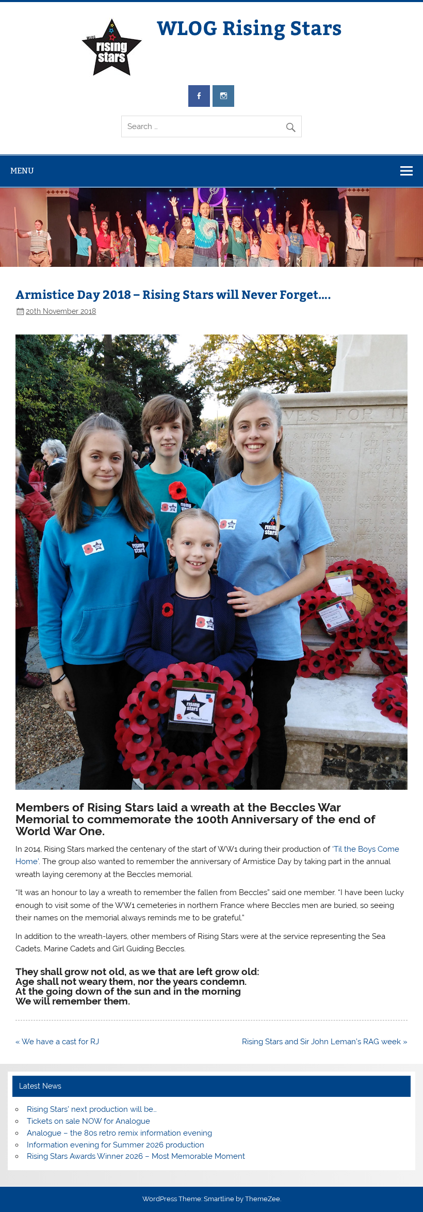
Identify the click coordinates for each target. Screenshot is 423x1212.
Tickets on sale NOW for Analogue (88, 1121)
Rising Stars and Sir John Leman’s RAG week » (325, 1041)
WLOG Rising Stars (249, 27)
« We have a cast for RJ (57, 1041)
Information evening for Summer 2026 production (115, 1145)
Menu (22, 171)
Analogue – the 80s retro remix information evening (119, 1133)
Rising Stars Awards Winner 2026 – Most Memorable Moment (136, 1156)
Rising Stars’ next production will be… (92, 1109)
